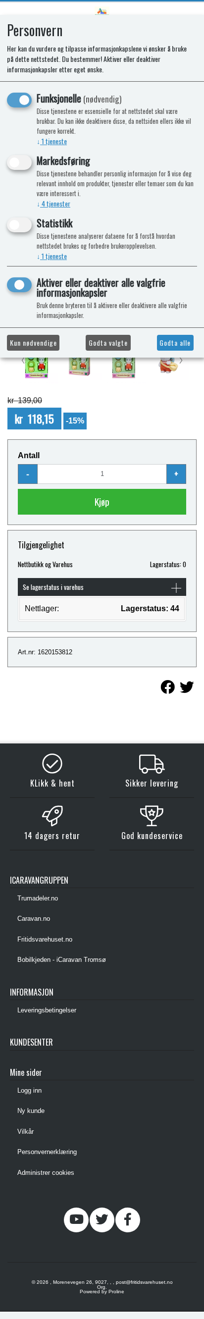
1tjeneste (52, 141)
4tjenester (53, 203)
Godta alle (175, 342)
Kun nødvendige (33, 342)
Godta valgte (108, 342)
